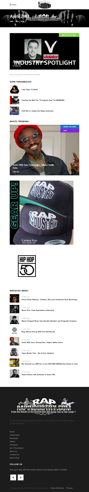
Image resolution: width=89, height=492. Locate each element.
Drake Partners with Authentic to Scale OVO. (38, 374)
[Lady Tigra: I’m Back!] (14, 89)
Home (11, 21)
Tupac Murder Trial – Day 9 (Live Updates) (38, 353)
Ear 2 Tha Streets (16, 448)
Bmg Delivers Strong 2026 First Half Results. (38, 332)
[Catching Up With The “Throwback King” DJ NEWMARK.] (14, 100)
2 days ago (16, 172)
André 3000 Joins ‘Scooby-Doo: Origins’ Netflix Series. (42, 342)
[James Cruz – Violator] (44, 51)
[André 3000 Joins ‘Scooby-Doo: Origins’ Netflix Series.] (44, 150)
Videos (12, 441)
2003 (17, 21)
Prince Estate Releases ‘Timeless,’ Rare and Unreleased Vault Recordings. (50, 299)
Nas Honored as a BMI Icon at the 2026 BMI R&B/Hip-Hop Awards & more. (50, 364)
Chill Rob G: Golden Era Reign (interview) (37, 111)
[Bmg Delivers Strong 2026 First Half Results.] (14, 330)
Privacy (69, 488)
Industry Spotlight (69, 35)
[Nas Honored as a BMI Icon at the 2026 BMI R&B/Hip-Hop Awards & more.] (14, 362)
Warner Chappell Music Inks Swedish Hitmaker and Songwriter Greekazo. (49, 321)
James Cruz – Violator (29, 61)
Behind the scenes (70, 127)
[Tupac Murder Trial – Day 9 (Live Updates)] (14, 352)
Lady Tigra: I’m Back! (30, 89)
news (65, 131)
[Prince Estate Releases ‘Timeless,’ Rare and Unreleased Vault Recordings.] (14, 298)
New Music (14, 438)
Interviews (14, 445)
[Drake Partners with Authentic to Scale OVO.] (14, 373)
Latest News (14, 435)
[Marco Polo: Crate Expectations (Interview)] (14, 309)
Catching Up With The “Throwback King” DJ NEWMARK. (43, 100)
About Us (13, 451)
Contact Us (14, 454)
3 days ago (26, 350)
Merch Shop (14, 458)
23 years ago (17, 66)
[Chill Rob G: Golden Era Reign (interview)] (14, 111)
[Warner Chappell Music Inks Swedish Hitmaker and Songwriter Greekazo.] (14, 320)
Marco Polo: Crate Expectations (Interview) (38, 310)
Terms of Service (57, 488)
